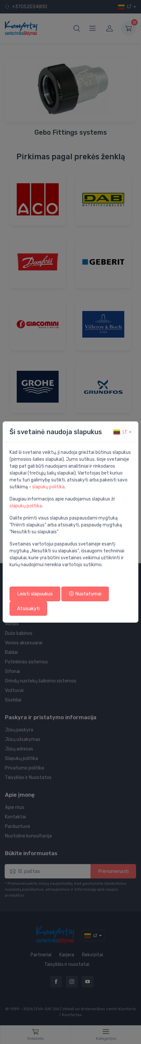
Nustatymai (87, 594)
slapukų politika (48, 487)
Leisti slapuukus (35, 594)
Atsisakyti (28, 608)
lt (125, 432)
